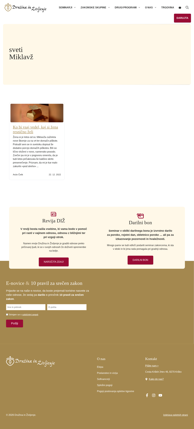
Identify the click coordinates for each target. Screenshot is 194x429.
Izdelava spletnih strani (175, 415)
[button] (187, 8)
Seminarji (65, 7)
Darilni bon (140, 260)
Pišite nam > (152, 365)
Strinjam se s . (24, 314)
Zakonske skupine (93, 7)
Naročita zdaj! (54, 262)
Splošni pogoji (104, 385)
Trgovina (167, 7)
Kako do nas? (156, 379)
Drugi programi (126, 7)
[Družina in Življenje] (26, 8)
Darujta (182, 18)
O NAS (149, 7)
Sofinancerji (103, 379)
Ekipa (100, 367)
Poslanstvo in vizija (107, 373)
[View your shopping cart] (179, 8)
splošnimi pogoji (30, 314)
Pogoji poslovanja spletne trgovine (115, 391)
